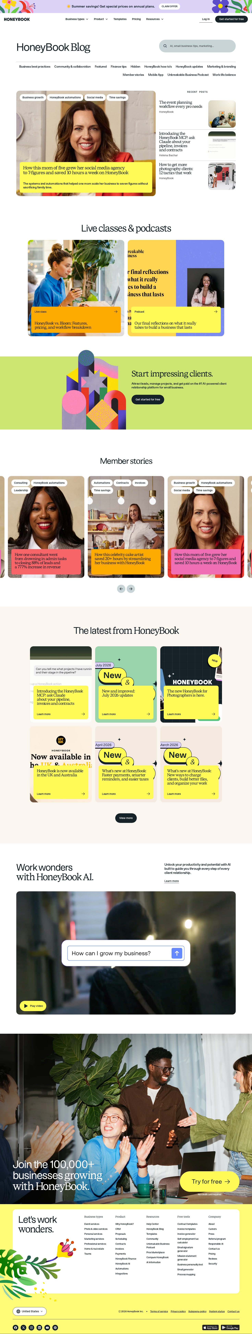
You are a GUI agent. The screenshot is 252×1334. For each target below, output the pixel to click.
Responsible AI (215, 1244)
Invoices (119, 1248)
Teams (87, 1253)
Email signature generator (185, 1249)
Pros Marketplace (155, 1252)
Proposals (120, 1234)
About (211, 1224)
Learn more (171, 881)
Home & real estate (94, 1248)
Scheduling (121, 1239)
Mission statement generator (186, 1257)
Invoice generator (186, 1234)
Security (212, 1263)
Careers (212, 1229)
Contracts (120, 1244)
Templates (120, 19)
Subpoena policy (197, 1311)
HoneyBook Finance (125, 1258)
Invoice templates (186, 1229)
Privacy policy (178, 1311)
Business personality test (190, 1264)
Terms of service (159, 1311)
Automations (121, 1268)
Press (211, 1234)
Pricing (136, 19)
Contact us (214, 1248)
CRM (118, 1229)
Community (152, 1239)
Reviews (212, 1258)
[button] (77, 19)
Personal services (93, 1234)
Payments (120, 1253)
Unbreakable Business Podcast (158, 1245)
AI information (153, 1262)
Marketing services (94, 1239)
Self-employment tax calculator (188, 1240)
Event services (91, 1224)
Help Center (152, 1224)
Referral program (217, 1239)
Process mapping (186, 1274)
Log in (206, 19)
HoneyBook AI (122, 1263)
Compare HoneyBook (157, 1257)
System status (217, 1311)
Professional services (95, 1244)
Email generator (185, 1269)
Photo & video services (95, 1229)
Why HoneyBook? (124, 1224)
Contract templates (187, 1224)
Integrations (121, 1273)
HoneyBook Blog (155, 1229)
